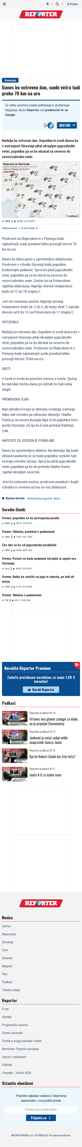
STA (7, 600)
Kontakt (7, 1017)
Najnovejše (9, 934)
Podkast (7, 982)
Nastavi (64, 125)
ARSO (8, 221)
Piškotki (7, 1065)
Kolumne (7, 958)
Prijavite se (38, 1117)
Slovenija (10, 80)
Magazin (7, 966)
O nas (5, 1009)
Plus (4, 974)
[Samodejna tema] (47, 3)
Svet (5, 950)
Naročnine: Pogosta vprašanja (20, 1049)
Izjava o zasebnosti (14, 1057)
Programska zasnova (15, 1025)
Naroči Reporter (43, 689)
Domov (6, 926)
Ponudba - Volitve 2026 (16, 1073)
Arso (7, 568)
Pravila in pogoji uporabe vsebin (21, 1041)
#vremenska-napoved (39, 498)
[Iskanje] (57, 4)
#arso (56, 498)
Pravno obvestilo (12, 1033)
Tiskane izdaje (11, 990)
